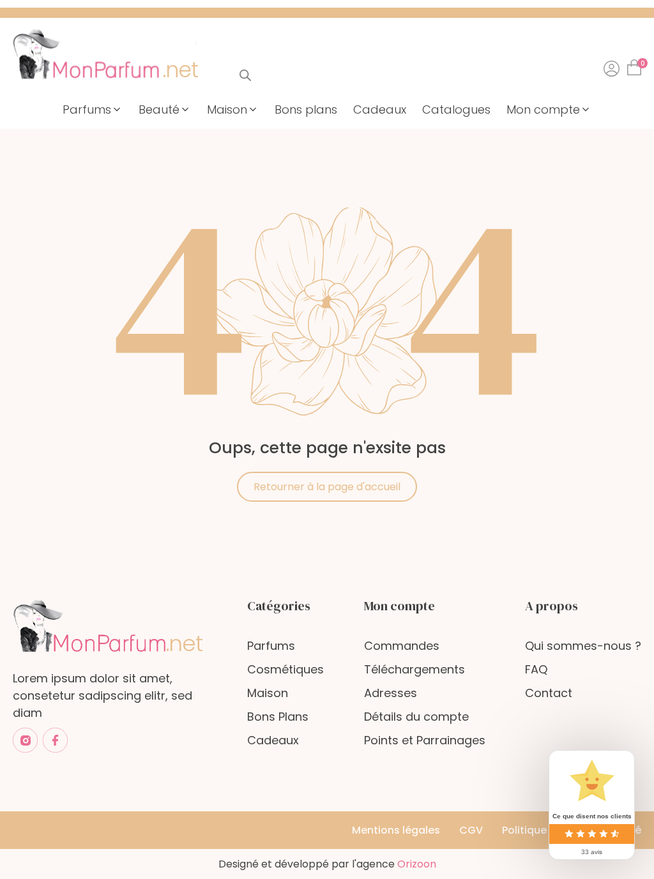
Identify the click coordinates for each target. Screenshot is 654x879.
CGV (471, 830)
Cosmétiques (285, 669)
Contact (548, 693)
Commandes (401, 646)
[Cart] (636, 63)
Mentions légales (396, 830)
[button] (93, 109)
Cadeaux (273, 740)
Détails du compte (416, 717)
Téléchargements (414, 669)
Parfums (271, 646)
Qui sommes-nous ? (583, 646)
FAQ (536, 669)
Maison (267, 693)
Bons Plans (277, 717)
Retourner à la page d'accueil (327, 486)
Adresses (390, 693)
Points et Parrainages (424, 740)
